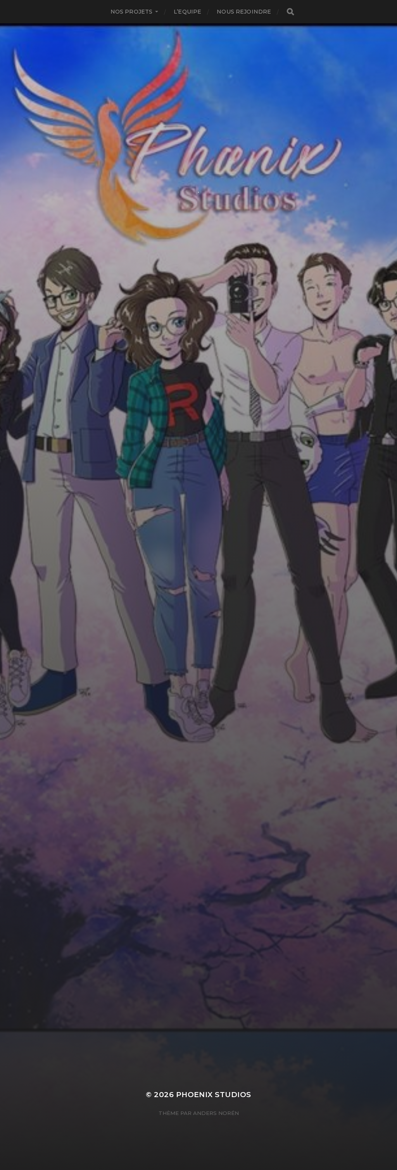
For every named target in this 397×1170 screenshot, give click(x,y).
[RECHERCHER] (290, 12)
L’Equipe (187, 11)
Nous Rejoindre (244, 11)
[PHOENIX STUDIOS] (199, 113)
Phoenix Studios (213, 1094)
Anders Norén (216, 1113)
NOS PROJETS (131, 11)
